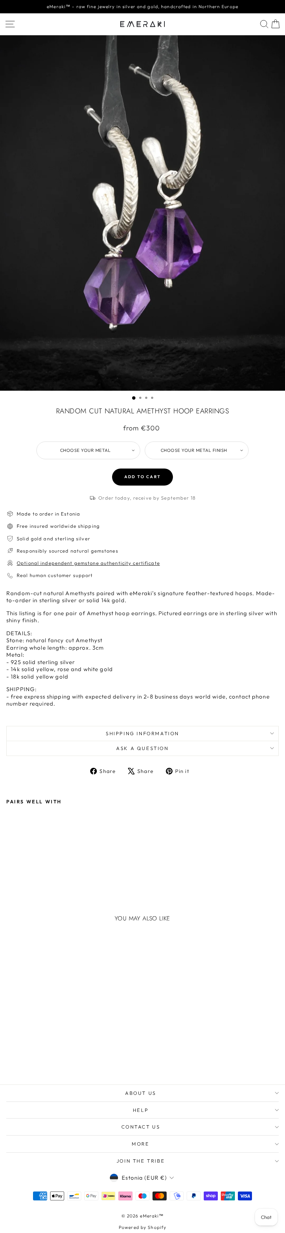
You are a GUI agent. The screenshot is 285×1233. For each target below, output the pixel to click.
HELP (140, 1110)
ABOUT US (140, 1093)
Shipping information (142, 733)
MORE (140, 1144)
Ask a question (142, 748)
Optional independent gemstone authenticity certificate (88, 563)
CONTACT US (140, 1127)
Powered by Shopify (142, 1227)
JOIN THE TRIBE (141, 1161)
